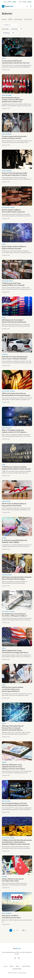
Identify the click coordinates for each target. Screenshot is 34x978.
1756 (23, 930)
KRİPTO (10, 19)
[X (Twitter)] (15, 958)
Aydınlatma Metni (17, 968)
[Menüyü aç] (30, 6)
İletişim (11, 966)
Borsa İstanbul (18, 19)
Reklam (18, 966)
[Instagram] (18, 958)
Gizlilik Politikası (26, 966)
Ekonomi (4, 19)
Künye (5, 966)
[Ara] (27, 6)
